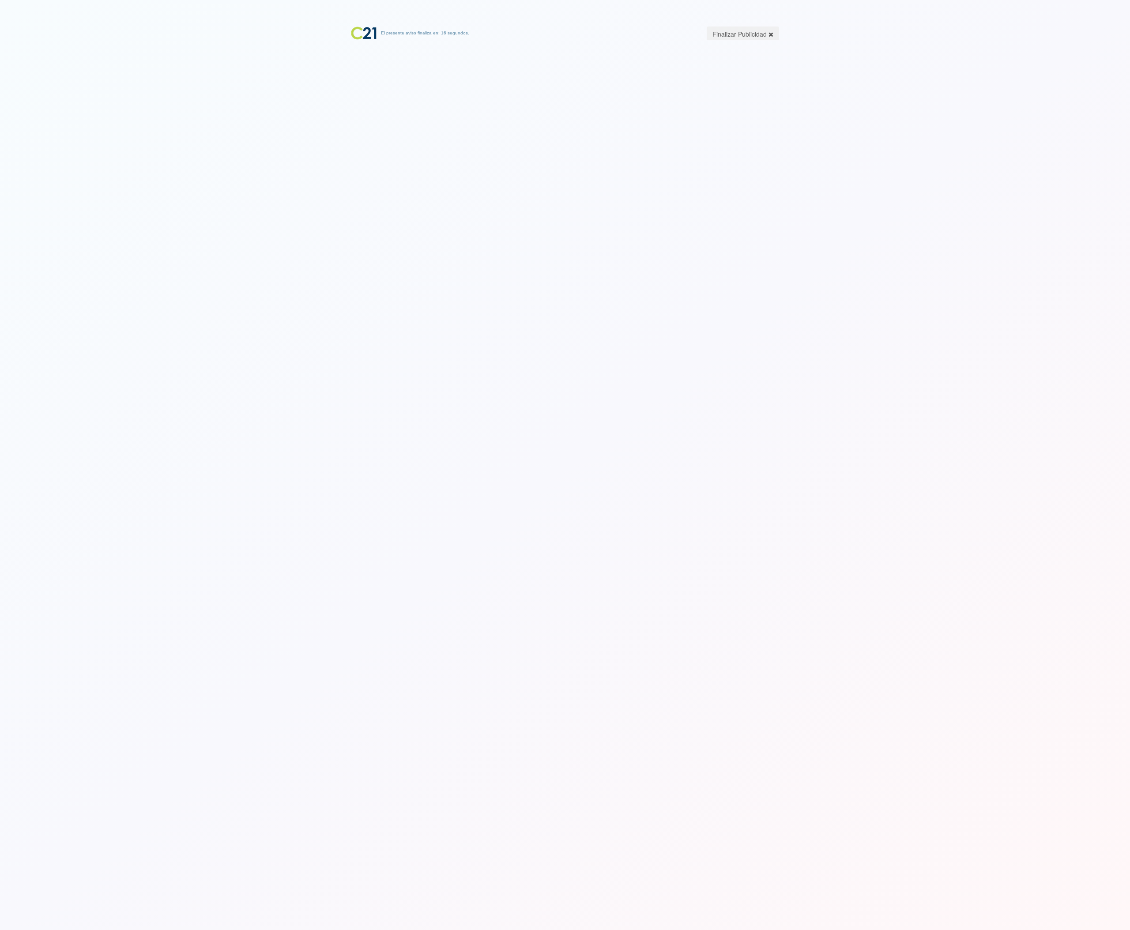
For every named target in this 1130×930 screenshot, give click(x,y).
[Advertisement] (565, 95)
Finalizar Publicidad (740, 34)
